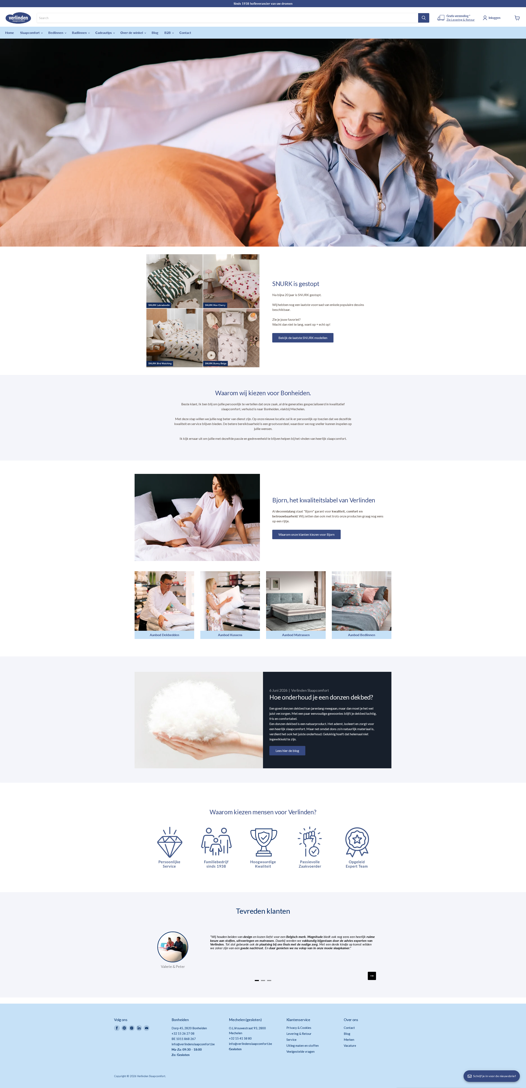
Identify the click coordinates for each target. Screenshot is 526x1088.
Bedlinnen (56, 32)
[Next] (372, 976)
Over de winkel (132, 32)
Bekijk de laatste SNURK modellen (302, 338)
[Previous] (154, 976)
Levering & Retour (298, 1033)
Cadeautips (104, 32)
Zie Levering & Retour (460, 19)
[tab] (257, 980)
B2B (168, 32)
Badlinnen (80, 32)
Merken (349, 1039)
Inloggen (494, 18)
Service (291, 1039)
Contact (185, 32)
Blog (155, 32)
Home (9, 32)
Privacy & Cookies (298, 1027)
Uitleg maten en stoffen (302, 1045)
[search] (227, 18)
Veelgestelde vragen (300, 1051)
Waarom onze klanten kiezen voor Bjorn (306, 534)
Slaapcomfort (30, 32)
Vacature (350, 1045)
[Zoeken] (423, 18)
